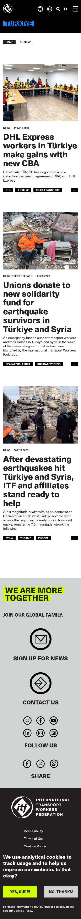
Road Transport (48, 190)
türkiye (23, 190)
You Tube (53, 720)
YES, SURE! (20, 891)
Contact (41, 685)
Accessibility (33, 830)
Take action (66, 9)
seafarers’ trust (18, 364)
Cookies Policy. (23, 911)
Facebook (40, 720)
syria (9, 538)
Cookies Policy (35, 846)
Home (9, 42)
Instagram (40, 733)
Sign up (41, 641)
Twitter (27, 720)
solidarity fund (49, 364)
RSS (53, 733)
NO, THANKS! (61, 891)
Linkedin (27, 733)
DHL (8, 190)
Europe (43, 538)
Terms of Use (34, 838)
